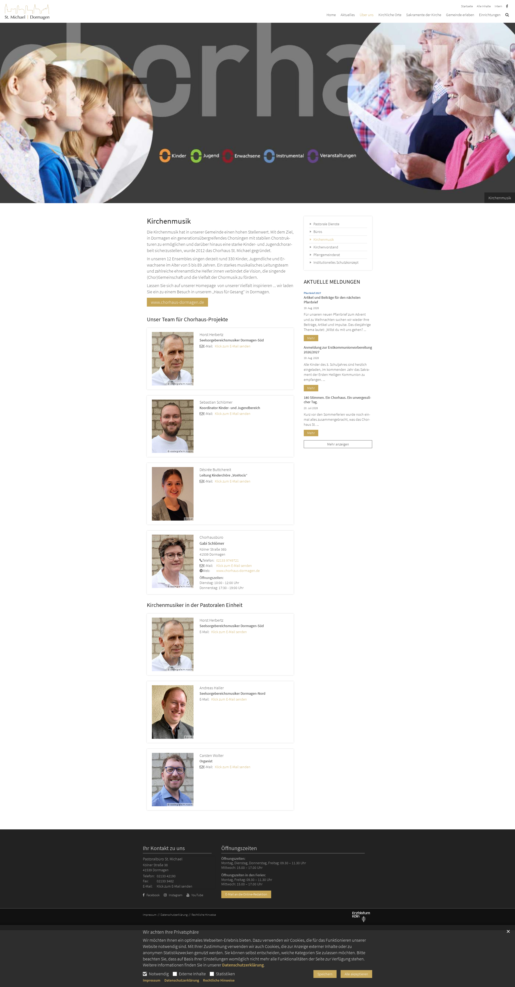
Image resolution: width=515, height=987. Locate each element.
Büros (317, 231)
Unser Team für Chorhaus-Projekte (187, 319)
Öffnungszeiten (239, 848)
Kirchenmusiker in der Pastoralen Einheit (194, 605)
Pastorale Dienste (326, 224)
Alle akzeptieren (356, 974)
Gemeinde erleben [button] (460, 15)
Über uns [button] (367, 15)
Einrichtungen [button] (490, 15)
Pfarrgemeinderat (326, 254)
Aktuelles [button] (348, 15)
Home (331, 15)
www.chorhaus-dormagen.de (177, 302)
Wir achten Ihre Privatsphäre (171, 932)
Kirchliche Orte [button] (389, 15)
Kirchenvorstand (325, 247)
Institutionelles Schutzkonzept (335, 262)
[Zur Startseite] (27, 10)
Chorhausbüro (211, 537)
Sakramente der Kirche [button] (423, 15)
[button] (507, 15)
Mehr (311, 338)
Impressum (151, 980)
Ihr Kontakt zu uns (164, 848)
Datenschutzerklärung (243, 965)
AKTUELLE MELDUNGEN (332, 281)
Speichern (325, 974)
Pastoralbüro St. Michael (162, 858)
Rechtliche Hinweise (219, 980)
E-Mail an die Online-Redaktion (246, 894)
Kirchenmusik (169, 221)
